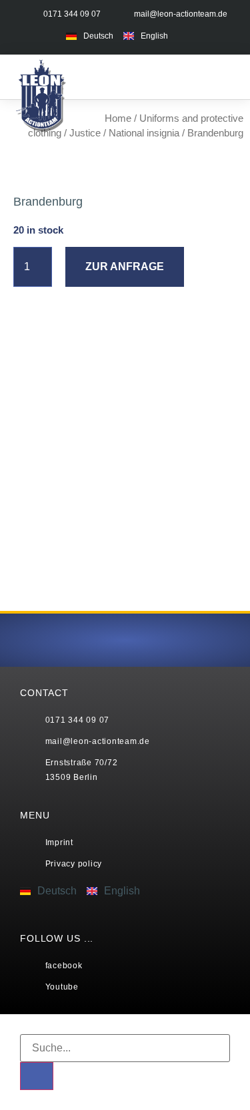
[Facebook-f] (198, 35)
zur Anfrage (124, 266)
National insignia (144, 133)
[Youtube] (224, 35)
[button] (200, 77)
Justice (85, 133)
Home (118, 118)
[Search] (36, 1076)
